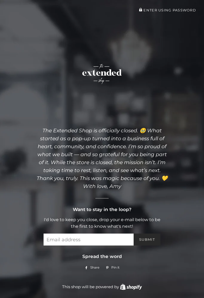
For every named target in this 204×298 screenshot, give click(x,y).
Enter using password (169, 10)
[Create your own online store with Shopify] (131, 286)
